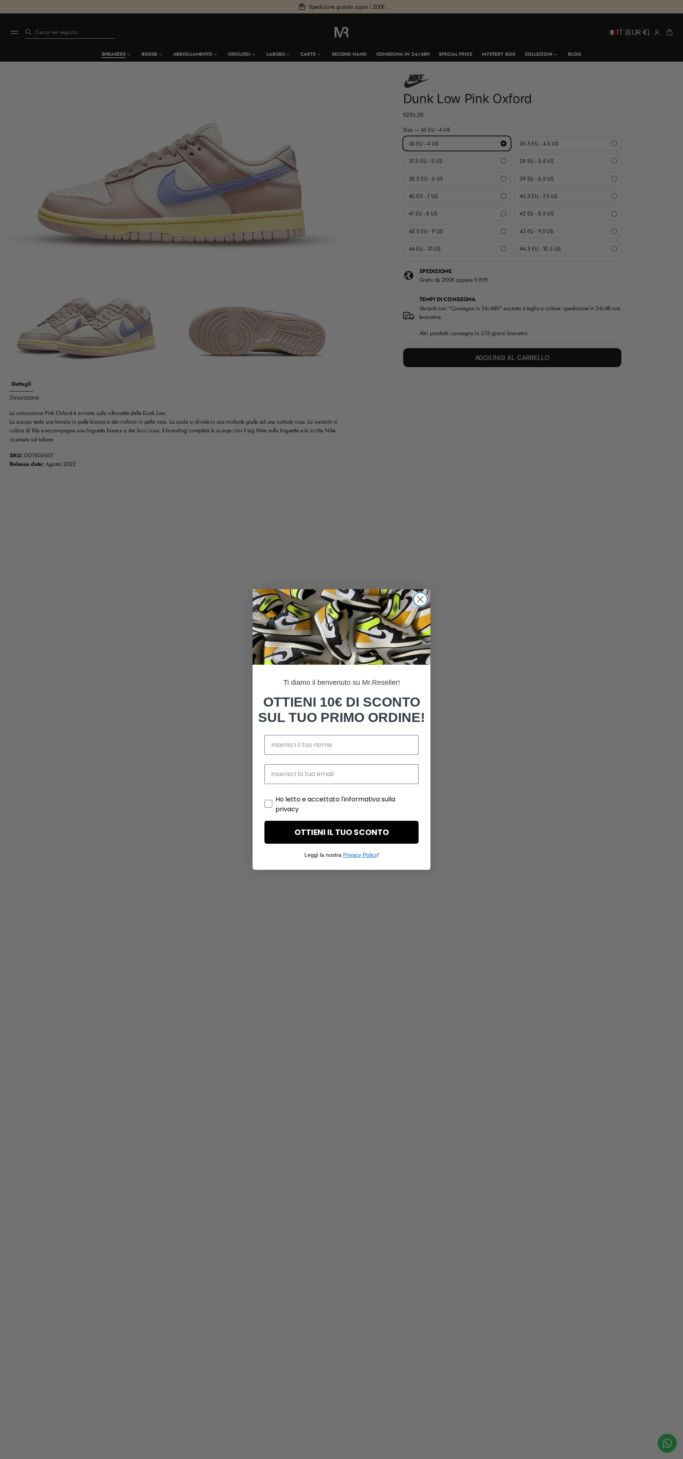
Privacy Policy (360, 855)
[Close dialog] (420, 599)
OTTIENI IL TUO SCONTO (341, 832)
